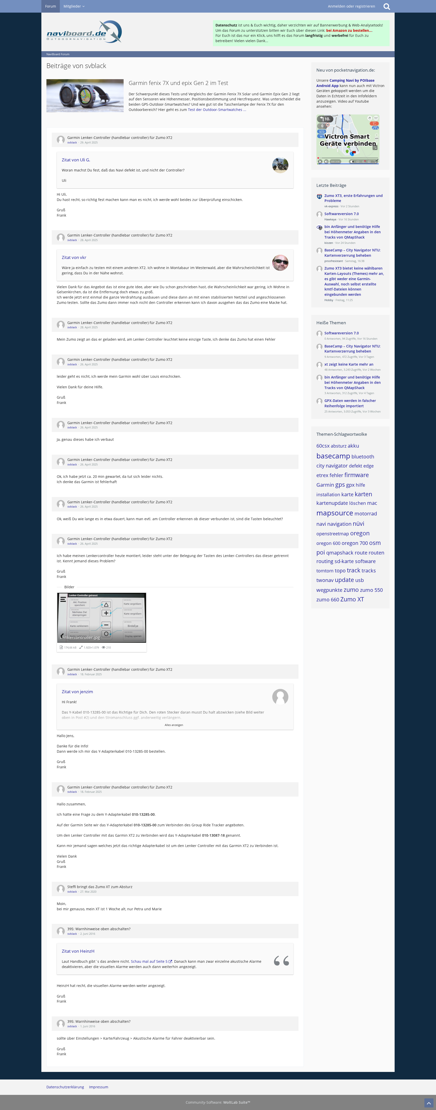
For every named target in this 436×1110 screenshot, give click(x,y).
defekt (355, 466)
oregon (360, 533)
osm (375, 543)
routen (376, 552)
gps (340, 484)
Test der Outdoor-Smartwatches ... (217, 109)
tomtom (325, 571)
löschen (357, 503)
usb (359, 580)
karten (363, 494)
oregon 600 (328, 543)
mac (372, 503)
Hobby (328, 300)
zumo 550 (371, 590)
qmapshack (339, 552)
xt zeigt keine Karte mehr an (348, 364)
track (353, 570)
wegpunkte (329, 590)
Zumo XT (352, 599)
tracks (369, 570)
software (365, 561)
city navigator (332, 465)
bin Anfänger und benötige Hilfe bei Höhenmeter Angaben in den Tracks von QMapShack (352, 231)
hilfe (360, 485)
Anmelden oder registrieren (351, 6)
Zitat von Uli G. (76, 160)
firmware (356, 475)
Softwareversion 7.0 (341, 213)
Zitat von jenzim (77, 691)
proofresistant (333, 261)
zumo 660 (327, 599)
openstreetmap (332, 534)
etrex (322, 475)
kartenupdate (332, 503)
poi (320, 552)
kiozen (328, 243)
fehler (336, 475)
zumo (351, 590)
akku (353, 445)
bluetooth (362, 456)
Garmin (325, 484)
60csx (323, 445)
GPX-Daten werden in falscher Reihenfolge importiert (350, 403)
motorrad (366, 513)
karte (347, 494)
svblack (72, 142)
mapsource (334, 512)
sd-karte (344, 561)
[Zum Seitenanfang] (428, 1102)
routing (324, 561)
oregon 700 (355, 543)
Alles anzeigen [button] (174, 725)
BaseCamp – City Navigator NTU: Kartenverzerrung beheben (352, 253)
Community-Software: (218, 1102)
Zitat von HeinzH (78, 951)
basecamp (333, 455)
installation (328, 494)
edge (368, 466)
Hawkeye (330, 219)
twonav (325, 580)
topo (340, 570)
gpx (350, 484)
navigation (339, 523)
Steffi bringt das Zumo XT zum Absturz (99, 886)
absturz (338, 446)
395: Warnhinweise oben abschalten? (98, 928)
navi (321, 523)
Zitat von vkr (74, 257)
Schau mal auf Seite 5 (149, 961)
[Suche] (387, 6)
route (361, 552)
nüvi (358, 523)
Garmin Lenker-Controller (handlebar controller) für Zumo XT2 (119, 137)
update (344, 580)
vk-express (331, 206)
